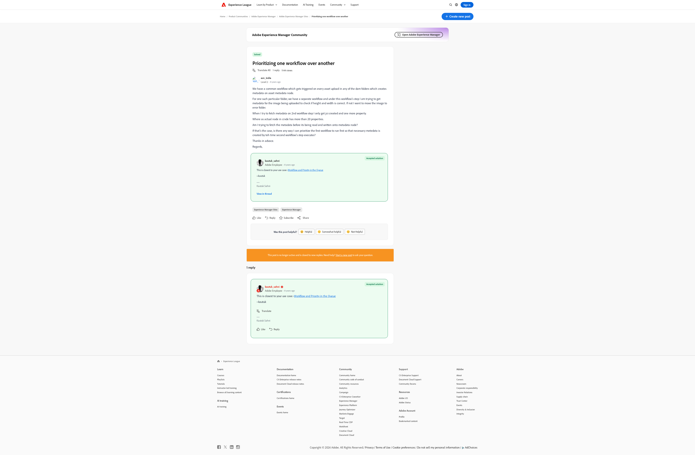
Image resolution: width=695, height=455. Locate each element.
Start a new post (344, 255)
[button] (457, 16)
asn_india (266, 77)
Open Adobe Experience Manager (421, 34)
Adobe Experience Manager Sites (293, 16)
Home (222, 16)
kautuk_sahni (272, 160)
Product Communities (238, 16)
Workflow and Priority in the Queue (305, 170)
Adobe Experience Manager (263, 16)
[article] (319, 308)
